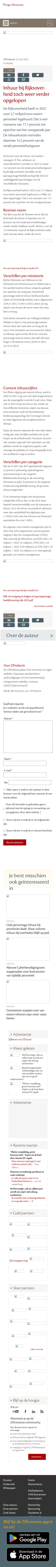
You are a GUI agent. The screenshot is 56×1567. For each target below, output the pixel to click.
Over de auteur (22, 635)
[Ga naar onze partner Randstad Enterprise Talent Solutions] (19, 1299)
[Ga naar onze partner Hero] (37, 1274)
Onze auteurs (10, 1505)
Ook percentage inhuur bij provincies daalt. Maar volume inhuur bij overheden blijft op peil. (28, 929)
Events (31, 1480)
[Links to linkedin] (33, 1412)
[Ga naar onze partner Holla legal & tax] (37, 1337)
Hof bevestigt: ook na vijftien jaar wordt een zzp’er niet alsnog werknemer (32, 1059)
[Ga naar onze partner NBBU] (19, 1362)
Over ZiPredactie (14, 665)
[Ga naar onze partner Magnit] (19, 1249)
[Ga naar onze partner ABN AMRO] (37, 1324)
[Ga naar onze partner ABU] (37, 1362)
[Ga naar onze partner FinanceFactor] (37, 1224)
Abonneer (36, 1456)
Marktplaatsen (35, 1490)
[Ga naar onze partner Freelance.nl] (37, 1349)
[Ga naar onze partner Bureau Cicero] (19, 1374)
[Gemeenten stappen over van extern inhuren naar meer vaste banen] (28, 991)
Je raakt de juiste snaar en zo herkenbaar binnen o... (26, 1181)
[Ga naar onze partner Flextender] (37, 1237)
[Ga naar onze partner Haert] (19, 1337)
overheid (49, 606)
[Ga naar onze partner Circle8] (19, 1237)
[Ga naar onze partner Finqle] (19, 1224)
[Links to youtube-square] (15, 1412)
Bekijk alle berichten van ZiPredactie (22, 691)
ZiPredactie (9, 59)
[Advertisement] (28, 1122)
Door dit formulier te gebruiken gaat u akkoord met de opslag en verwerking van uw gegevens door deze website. (28, 808)
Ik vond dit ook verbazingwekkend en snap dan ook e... (28, 1199)
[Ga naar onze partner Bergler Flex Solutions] (19, 1386)
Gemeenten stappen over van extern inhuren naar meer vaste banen (26, 1014)
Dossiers (7, 1480)
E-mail (8, 770)
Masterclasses (35, 1484)
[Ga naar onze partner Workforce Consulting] (37, 1312)
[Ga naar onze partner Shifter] (19, 1324)
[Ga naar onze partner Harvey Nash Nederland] (19, 1274)
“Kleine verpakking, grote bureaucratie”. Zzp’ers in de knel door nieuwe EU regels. (33, 1088)
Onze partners (10, 1508)
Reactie (8, 718)
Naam (8, 759)
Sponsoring (34, 1508)
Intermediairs (35, 1498)
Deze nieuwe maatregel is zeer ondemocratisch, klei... (26, 1164)
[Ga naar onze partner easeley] (37, 1299)
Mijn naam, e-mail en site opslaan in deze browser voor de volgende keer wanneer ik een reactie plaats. (27, 793)
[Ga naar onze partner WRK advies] (37, 1386)
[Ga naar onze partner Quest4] (19, 1312)
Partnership (34, 1505)
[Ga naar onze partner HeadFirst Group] (37, 1262)
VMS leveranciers (37, 1494)
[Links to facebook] (25, 1412)
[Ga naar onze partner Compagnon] (19, 1262)
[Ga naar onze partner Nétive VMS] (19, 1349)
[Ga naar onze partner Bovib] (37, 1249)
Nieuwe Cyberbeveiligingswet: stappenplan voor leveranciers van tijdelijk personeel (25, 971)
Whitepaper (9, 1488)
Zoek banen (9, 1512)
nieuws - (11, 921)
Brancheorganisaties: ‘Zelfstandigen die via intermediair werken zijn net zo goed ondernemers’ (26, 1073)
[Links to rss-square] (42, 1412)
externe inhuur (39, 606)
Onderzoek (9, 1484)
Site (6, 782)
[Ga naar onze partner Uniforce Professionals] (37, 1374)
